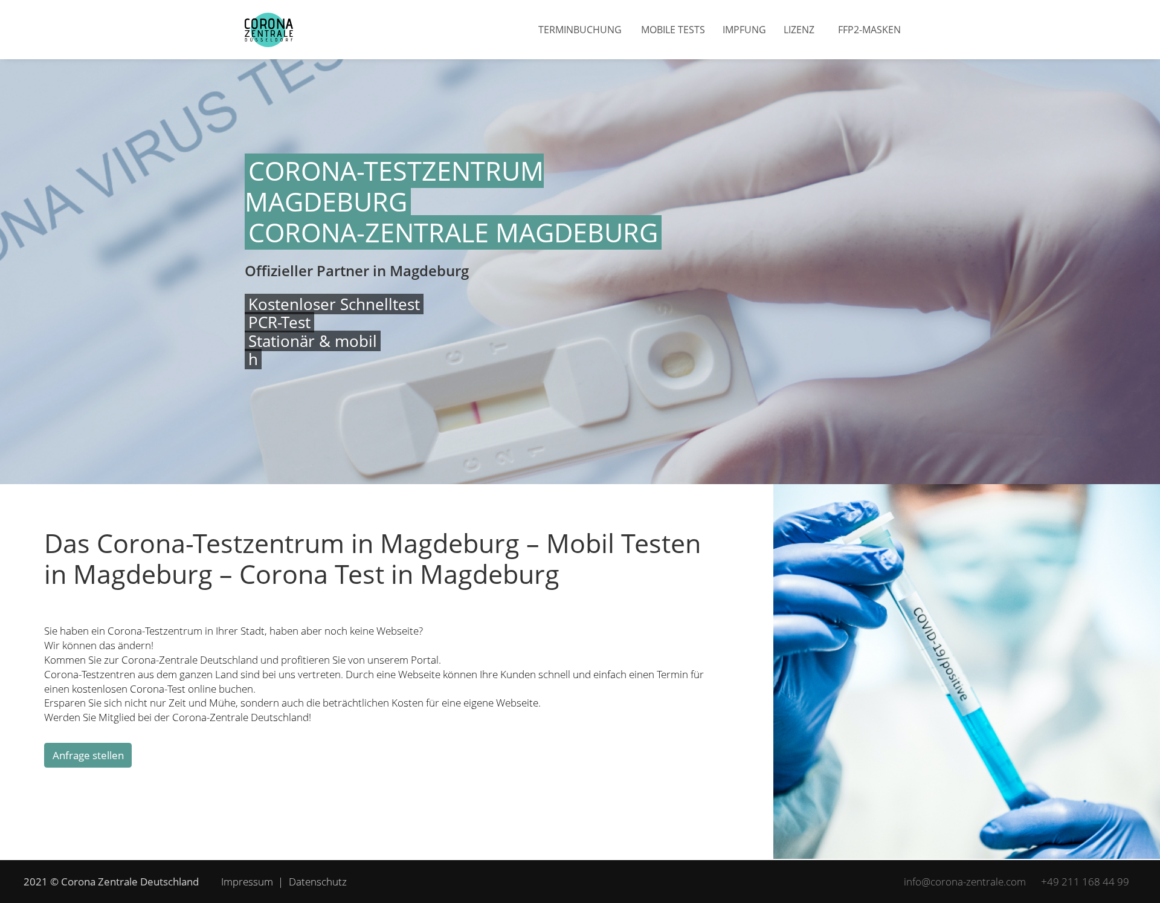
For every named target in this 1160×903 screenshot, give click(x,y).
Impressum (247, 881)
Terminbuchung (580, 29)
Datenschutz (318, 881)
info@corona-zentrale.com (965, 881)
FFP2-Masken (869, 29)
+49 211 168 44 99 (1085, 881)
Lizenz (799, 29)
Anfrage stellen (88, 755)
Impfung (744, 29)
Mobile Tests (673, 29)
